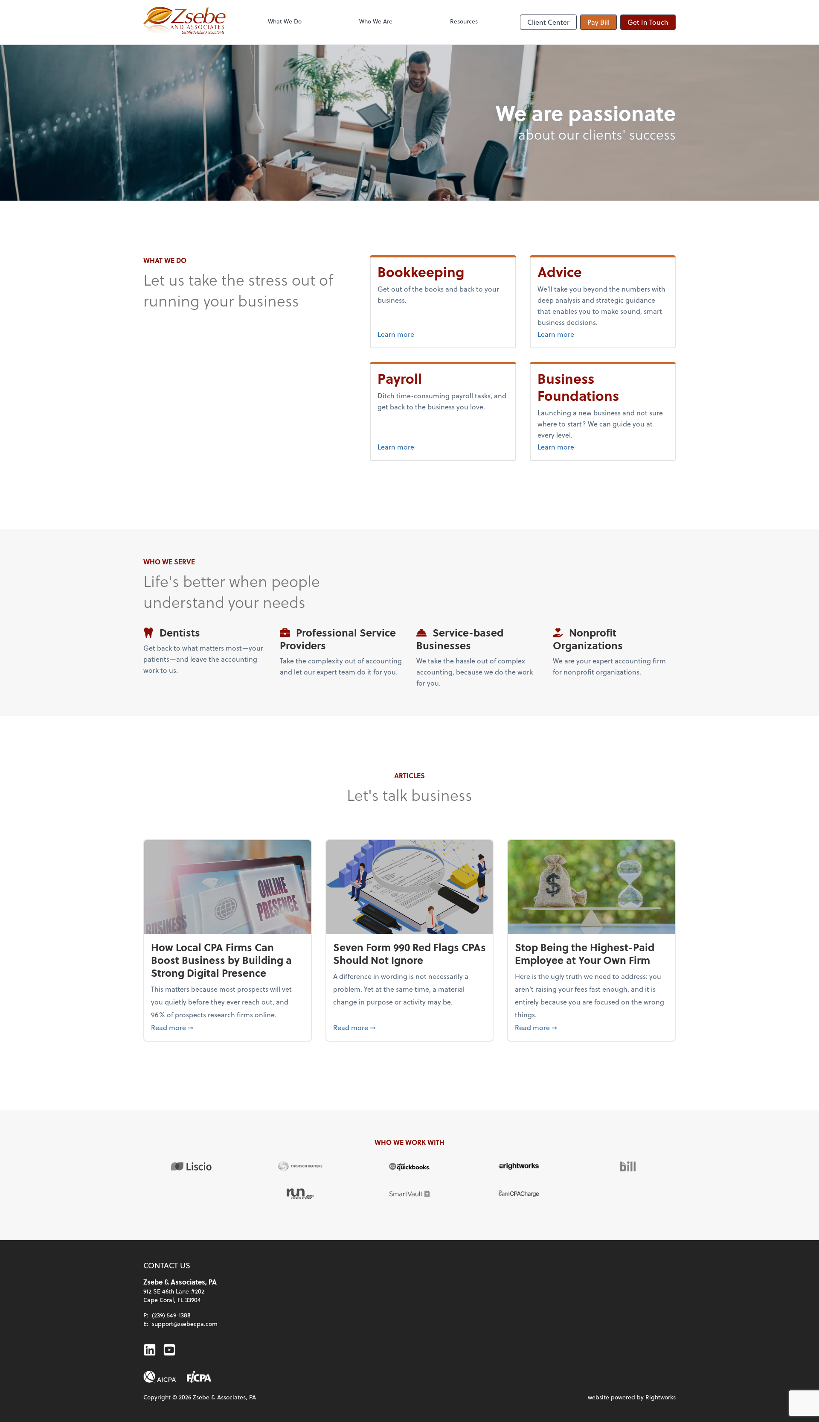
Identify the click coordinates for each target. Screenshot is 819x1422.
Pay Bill (598, 22)
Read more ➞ (227, 1027)
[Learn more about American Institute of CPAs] (160, 1377)
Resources (464, 21)
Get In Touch (647, 22)
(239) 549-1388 (171, 1315)
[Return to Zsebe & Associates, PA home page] (184, 22)
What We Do (285, 21)
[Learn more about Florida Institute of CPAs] (199, 1377)
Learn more (428, 334)
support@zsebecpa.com (185, 1323)
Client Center (548, 22)
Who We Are (375, 21)
